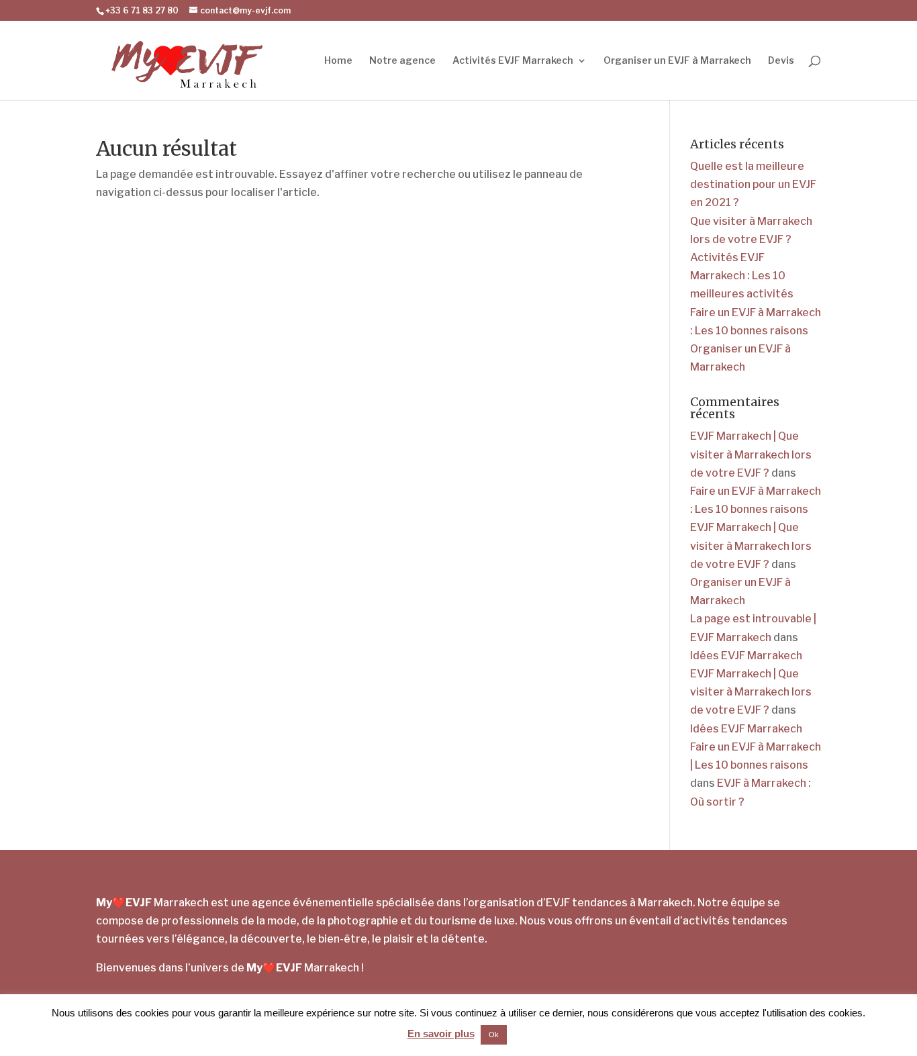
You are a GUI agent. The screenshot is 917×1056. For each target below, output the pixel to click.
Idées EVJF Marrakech (746, 655)
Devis (781, 61)
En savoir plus (441, 1033)
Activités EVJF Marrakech (512, 61)
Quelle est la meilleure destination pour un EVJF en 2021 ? (753, 184)
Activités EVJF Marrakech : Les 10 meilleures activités (741, 275)
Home (338, 61)
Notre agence (402, 61)
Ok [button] (494, 1034)
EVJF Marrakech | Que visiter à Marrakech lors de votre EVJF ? (751, 454)
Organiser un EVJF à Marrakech (677, 61)
